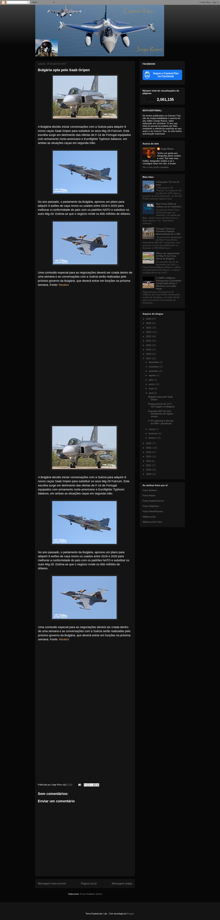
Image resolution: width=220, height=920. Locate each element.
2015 (149, 447)
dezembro (154, 362)
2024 (149, 327)
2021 (149, 340)
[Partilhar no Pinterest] (97, 785)
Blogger (130, 913)
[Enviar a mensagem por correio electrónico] (79, 784)
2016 (149, 443)
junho (152, 384)
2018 (149, 354)
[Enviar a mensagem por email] (85, 785)
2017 (149, 358)
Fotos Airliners (150, 490)
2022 (149, 336)
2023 (149, 332)
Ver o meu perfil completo (156, 167)
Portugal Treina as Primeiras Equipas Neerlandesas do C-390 (168, 231)
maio (151, 388)
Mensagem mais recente (52, 883)
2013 (149, 456)
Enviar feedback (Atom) (91, 894)
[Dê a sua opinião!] (88, 785)
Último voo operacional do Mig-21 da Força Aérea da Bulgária (167, 256)
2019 (149, 349)
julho (151, 380)
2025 (149, 323)
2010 (149, 469)
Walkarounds (149, 516)
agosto (152, 375)
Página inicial (89, 883)
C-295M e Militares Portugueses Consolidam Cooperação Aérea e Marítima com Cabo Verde (169, 283)
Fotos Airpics (149, 495)
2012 (149, 461)
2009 (149, 474)
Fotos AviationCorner (153, 500)
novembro (154, 366)
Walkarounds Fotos (152, 522)
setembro (154, 371)
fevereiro (153, 433)
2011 (149, 465)
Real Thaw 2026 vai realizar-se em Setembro (168, 205)
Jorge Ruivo (167, 148)
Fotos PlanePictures (153, 511)
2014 (149, 452)
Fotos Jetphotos (151, 506)
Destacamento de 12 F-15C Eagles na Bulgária (161, 405)
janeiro (152, 437)
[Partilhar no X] (91, 785)
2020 (149, 345)
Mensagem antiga (122, 883)
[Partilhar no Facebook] (94, 785)
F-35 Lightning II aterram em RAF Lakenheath (161, 422)
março (152, 429)
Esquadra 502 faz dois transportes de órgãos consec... (160, 414)
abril (151, 393)
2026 (149, 319)
